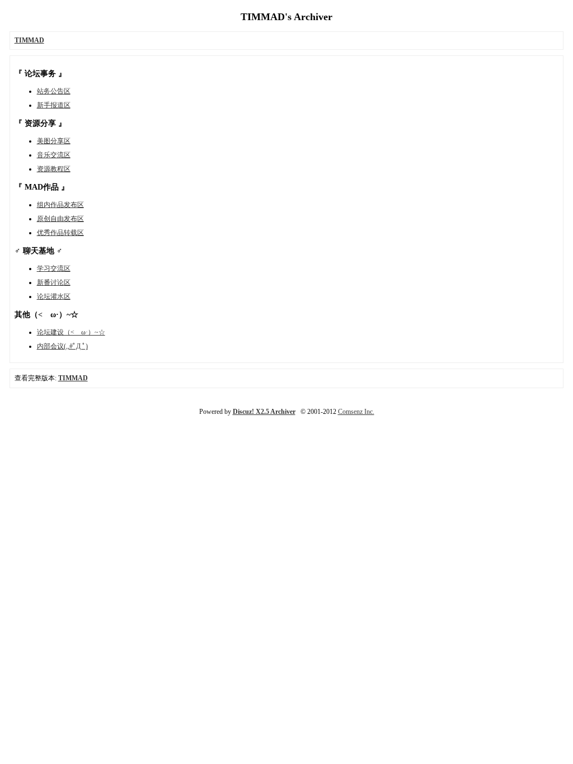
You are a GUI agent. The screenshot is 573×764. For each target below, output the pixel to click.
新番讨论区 (54, 282)
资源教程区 (54, 169)
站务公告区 (54, 91)
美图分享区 (54, 141)
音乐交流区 (54, 155)
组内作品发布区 (60, 205)
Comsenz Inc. (356, 412)
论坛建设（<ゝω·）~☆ (71, 332)
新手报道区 (54, 105)
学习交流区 (54, 268)
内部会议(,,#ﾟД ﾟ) (62, 346)
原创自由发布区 (60, 219)
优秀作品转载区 (60, 233)
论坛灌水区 (54, 296)
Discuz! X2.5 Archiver (264, 412)
